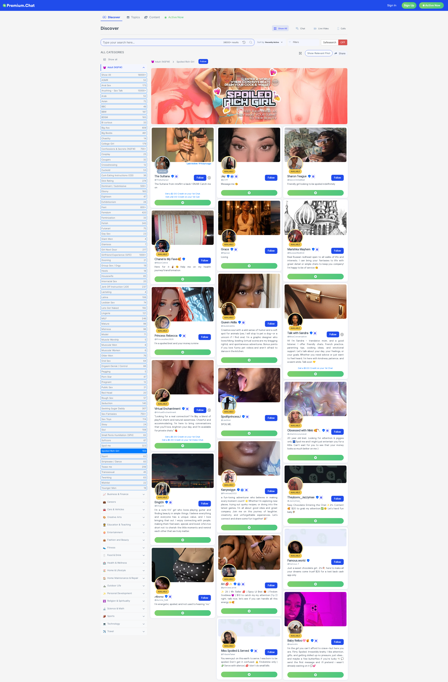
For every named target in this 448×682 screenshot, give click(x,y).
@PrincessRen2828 (164, 339)
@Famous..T (293, 564)
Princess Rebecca (166, 335)
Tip (273, 595)
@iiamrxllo (292, 644)
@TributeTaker (228, 654)
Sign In (391, 5)
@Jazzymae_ (294, 501)
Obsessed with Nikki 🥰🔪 (304, 430)
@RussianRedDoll (295, 253)
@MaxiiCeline (161, 262)
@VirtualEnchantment (165, 412)
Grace (225, 249)
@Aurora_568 (161, 600)
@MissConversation (297, 336)
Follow (203, 61)
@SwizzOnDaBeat (296, 179)
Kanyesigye (228, 490)
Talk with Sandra (298, 333)
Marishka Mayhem (299, 249)
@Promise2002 (229, 493)
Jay (223, 176)
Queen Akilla (229, 322)
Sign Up (409, 5)
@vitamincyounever (297, 434)
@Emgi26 (159, 505)
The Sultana (162, 176)
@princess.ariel (228, 587)
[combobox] (303, 42)
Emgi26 (159, 502)
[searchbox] (308, 42)
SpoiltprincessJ (231, 416)
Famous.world (296, 560)
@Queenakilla (228, 326)
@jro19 (224, 179)
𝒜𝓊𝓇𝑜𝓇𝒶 (159, 596)
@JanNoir (226, 420)
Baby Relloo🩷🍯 (298, 640)
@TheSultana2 (162, 179)
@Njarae (225, 253)
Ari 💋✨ (227, 584)
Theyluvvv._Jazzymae (301, 497)
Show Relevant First (318, 53)
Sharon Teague (297, 176)
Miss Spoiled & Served (235, 651)
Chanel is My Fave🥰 (168, 259)
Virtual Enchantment (168, 409)
